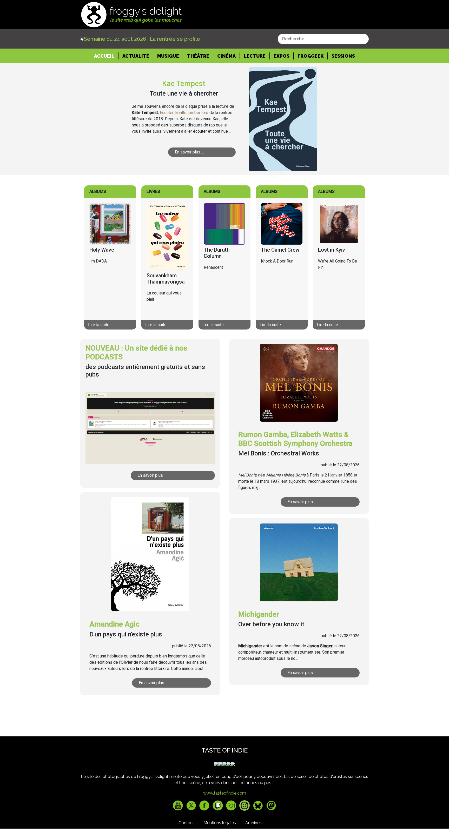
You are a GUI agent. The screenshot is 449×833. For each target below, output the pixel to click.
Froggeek (310, 56)
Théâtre (198, 56)
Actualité (135, 56)
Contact (186, 822)
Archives (253, 822)
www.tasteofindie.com (224, 793)
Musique (168, 56)
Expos (281, 56)
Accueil (106, 56)
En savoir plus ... (189, 152)
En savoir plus (150, 475)
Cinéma (226, 56)
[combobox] (323, 39)
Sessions (343, 56)
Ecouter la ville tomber (180, 112)
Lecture (255, 56)
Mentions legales (219, 822)
